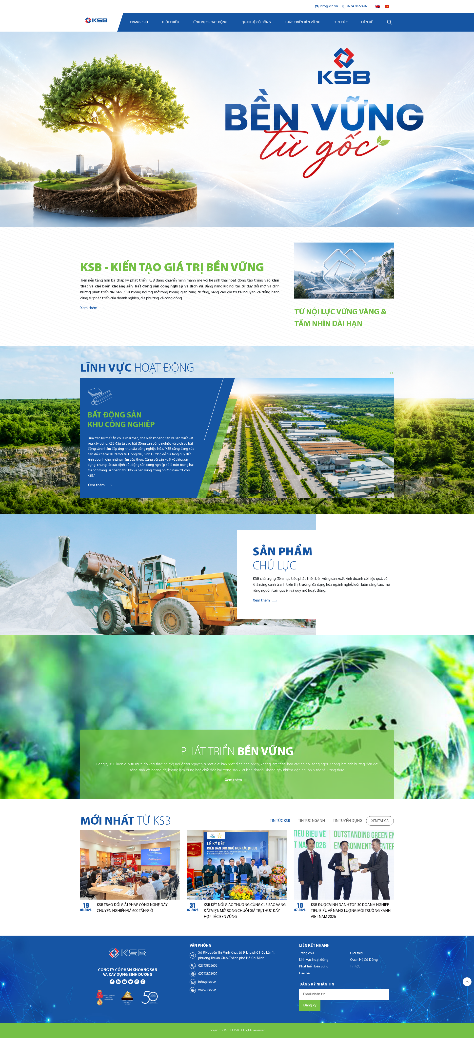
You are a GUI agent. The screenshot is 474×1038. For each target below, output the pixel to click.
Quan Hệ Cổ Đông (256, 22)
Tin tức (341, 22)
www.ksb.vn (207, 990)
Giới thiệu (170, 22)
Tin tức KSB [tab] (280, 821)
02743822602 (207, 966)
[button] (82, 211)
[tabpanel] (237, 875)
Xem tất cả (380, 821)
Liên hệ (367, 22)
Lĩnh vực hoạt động (210, 22)
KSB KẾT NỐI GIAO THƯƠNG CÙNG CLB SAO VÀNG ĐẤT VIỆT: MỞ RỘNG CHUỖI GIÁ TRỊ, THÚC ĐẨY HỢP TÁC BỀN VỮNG (245, 911)
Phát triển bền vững (302, 22)
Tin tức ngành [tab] (311, 821)
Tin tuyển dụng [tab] (347, 821)
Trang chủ (139, 22)
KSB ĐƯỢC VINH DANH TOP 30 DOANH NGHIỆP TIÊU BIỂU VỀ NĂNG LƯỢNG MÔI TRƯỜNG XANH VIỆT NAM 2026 (351, 911)
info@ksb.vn (207, 982)
